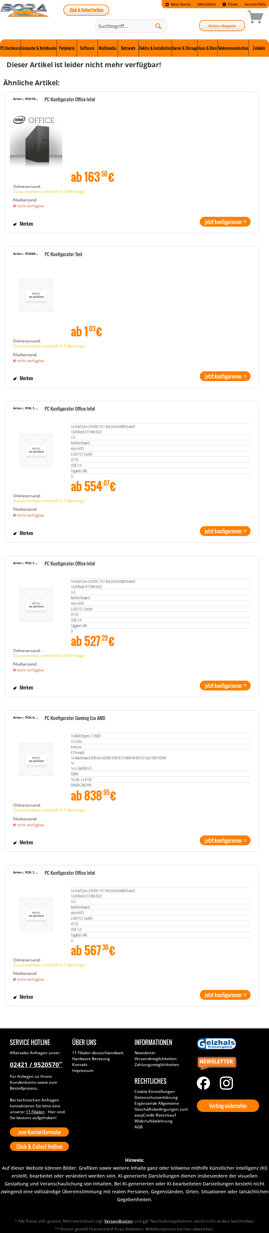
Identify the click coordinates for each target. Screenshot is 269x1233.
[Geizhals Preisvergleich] (226, 1044)
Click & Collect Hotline (86, 10)
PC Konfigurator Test (63, 254)
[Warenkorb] (232, 18)
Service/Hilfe (255, 4)
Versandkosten (118, 1221)
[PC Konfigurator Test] (36, 295)
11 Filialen (35, 1112)
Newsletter (144, 1053)
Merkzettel (206, 4)
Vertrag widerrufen (228, 1106)
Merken (26, 223)
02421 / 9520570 (36, 1065)
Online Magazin (222, 25)
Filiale (232, 4)
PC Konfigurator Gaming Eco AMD (75, 718)
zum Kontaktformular (39, 1132)
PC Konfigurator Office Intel (70, 100)
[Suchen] (158, 25)
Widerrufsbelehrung (153, 1121)
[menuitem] (178, 4)
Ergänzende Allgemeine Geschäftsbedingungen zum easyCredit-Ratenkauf (161, 1109)
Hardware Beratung (91, 1058)
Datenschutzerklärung (156, 1097)
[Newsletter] (226, 1063)
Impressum (82, 1070)
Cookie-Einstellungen (154, 1091)
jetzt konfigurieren (223, 222)
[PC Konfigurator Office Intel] (36, 141)
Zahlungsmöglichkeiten (156, 1064)
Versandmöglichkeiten (155, 1058)
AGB (138, 1127)
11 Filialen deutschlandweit (98, 1053)
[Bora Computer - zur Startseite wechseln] (25, 18)
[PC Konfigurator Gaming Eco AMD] (36, 759)
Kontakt (80, 1064)
